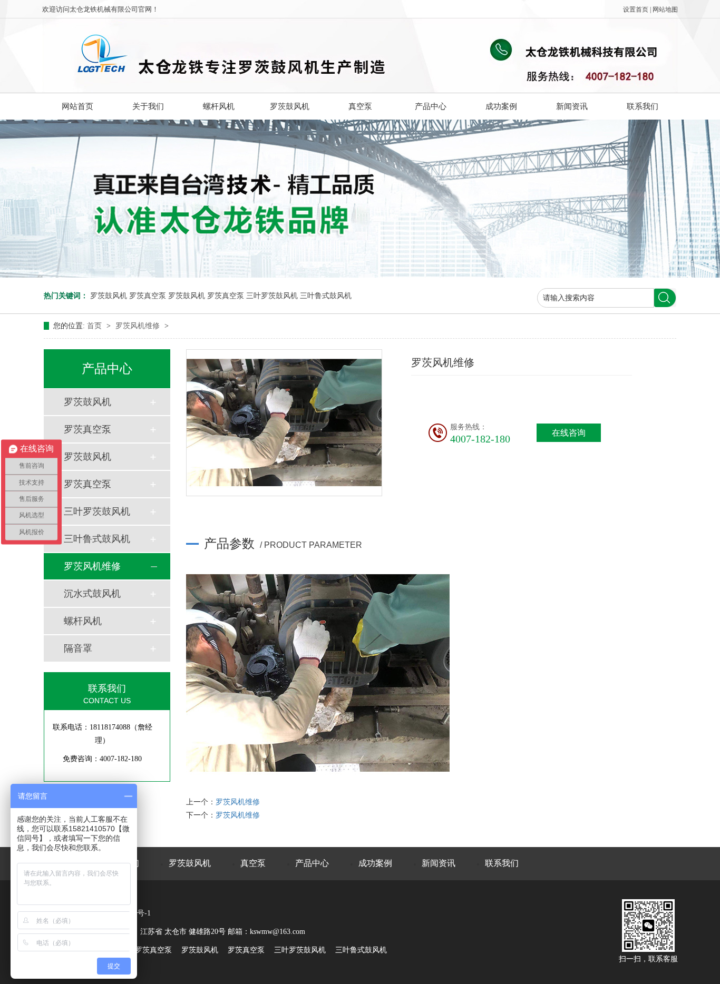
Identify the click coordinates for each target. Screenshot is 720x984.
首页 (95, 326)
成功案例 (501, 106)
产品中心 (430, 106)
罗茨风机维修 (138, 326)
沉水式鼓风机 (92, 593)
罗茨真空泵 (147, 296)
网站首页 (77, 106)
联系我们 (642, 106)
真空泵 (360, 106)
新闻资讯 (572, 106)
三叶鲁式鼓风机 (326, 296)
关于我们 (148, 106)
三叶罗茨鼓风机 (272, 296)
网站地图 (665, 9)
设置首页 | (638, 9)
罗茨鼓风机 (289, 106)
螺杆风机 (219, 106)
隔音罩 (78, 648)
